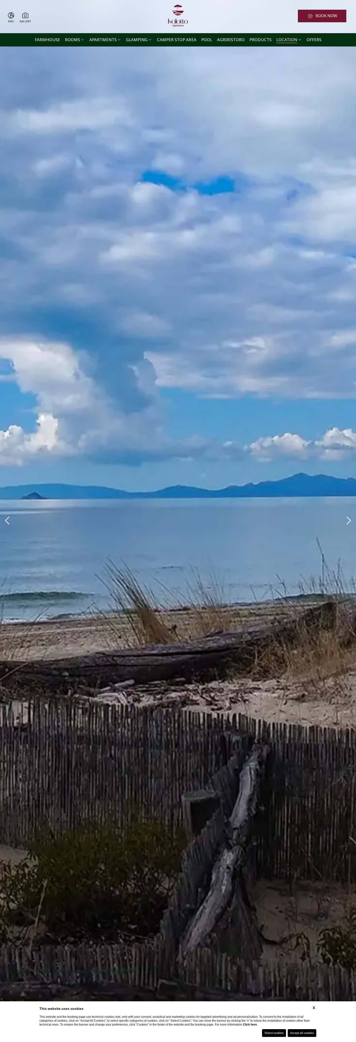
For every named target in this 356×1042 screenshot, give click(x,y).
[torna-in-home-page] (178, 16)
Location (286, 40)
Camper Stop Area (176, 40)
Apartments (102, 40)
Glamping (136, 40)
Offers (314, 40)
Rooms (72, 40)
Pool (206, 40)
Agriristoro (231, 40)
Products (260, 40)
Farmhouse (47, 40)
